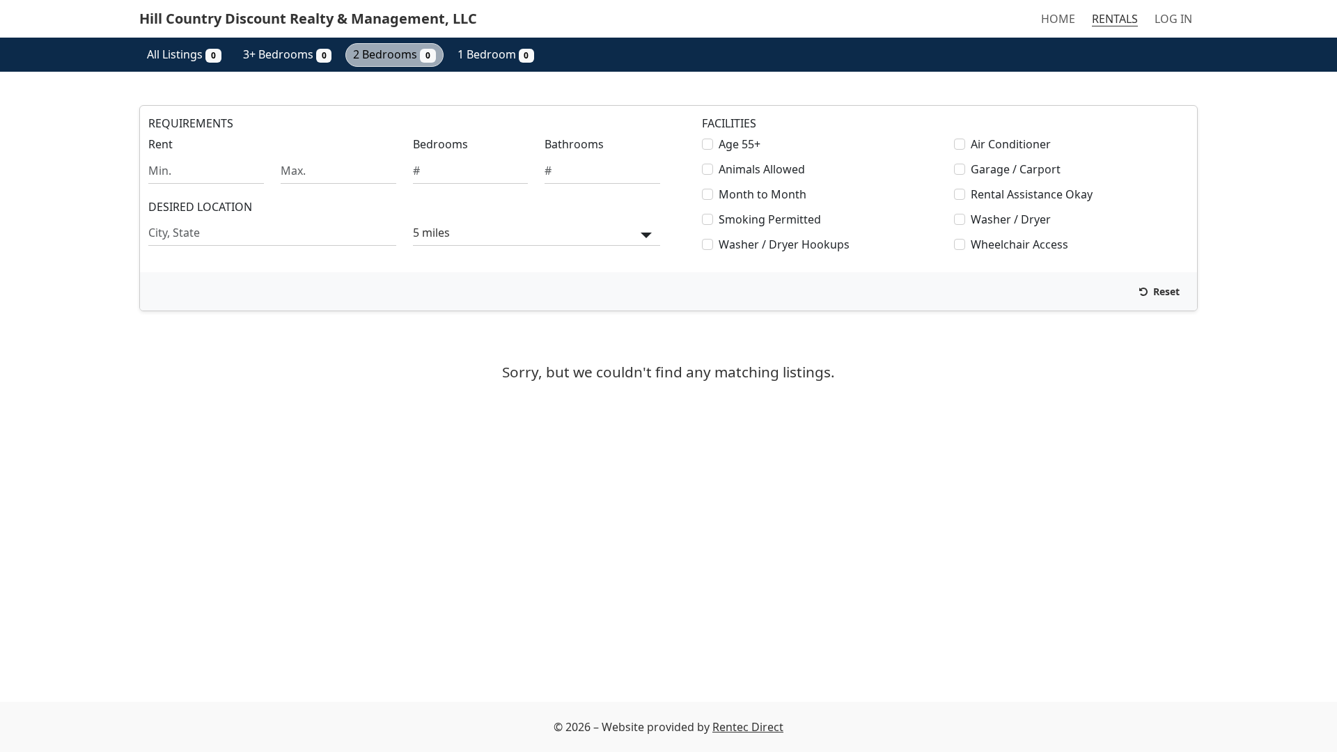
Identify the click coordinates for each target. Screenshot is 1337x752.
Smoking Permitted (770, 219)
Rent (160, 144)
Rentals (1115, 18)
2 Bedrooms (391, 54)
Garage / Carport (1016, 169)
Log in (1173, 18)
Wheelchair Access (1019, 244)
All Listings (181, 54)
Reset (1165, 291)
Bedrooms (440, 144)
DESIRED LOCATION (200, 207)
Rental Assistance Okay (1032, 194)
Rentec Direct (747, 727)
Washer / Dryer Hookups (784, 244)
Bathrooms (574, 144)
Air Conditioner (1011, 144)
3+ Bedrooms (285, 54)
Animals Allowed (762, 169)
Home (1058, 18)
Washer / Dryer (1011, 219)
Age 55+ (739, 144)
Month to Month (762, 194)
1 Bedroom (493, 54)
